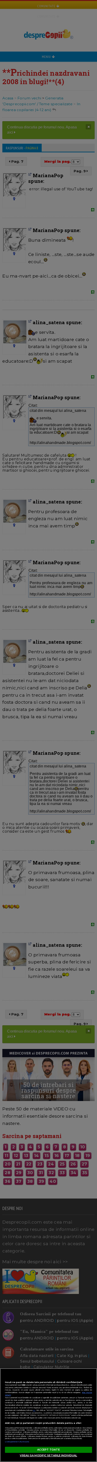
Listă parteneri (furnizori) (17, 1442)
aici (34, 1410)
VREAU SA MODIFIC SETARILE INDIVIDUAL (48, 1455)
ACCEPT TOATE (48, 1449)
